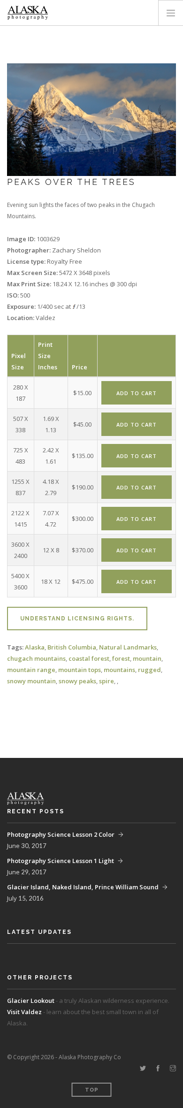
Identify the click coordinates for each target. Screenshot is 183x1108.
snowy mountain (31, 681)
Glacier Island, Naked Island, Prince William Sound (83, 887)
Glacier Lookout (30, 1000)
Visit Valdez (24, 1012)
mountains (119, 669)
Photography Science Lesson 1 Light (60, 860)
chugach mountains (36, 658)
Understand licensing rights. (77, 618)
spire (106, 681)
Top (92, 1090)
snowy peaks (77, 681)
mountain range (31, 669)
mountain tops (79, 669)
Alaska (35, 647)
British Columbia (71, 647)
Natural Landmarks (128, 647)
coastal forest (89, 658)
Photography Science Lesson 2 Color (60, 834)
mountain (147, 658)
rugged (149, 669)
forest (121, 658)
